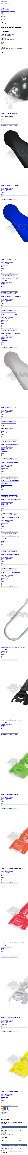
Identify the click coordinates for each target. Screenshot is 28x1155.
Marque (2, 42)
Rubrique (3, 37)
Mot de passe (4, 1131)
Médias (2, 12)
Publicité (3, 1113)
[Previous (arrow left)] (1, 1116)
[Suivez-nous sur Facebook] (6, 1109)
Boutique (3, 44)
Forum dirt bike (4, 8)
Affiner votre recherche (6, 35)
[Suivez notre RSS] (2, 1109)
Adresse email (4, 1130)
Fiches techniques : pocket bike (8, 11)
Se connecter (10, 1134)
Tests (2, 13)
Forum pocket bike (5, 9)
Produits (2, 15)
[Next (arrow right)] (2, 1116)
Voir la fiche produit (13, 125)
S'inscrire (12, 1153)
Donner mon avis (4, 125)
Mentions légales (4, 1112)
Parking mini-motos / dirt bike (7, 7)
